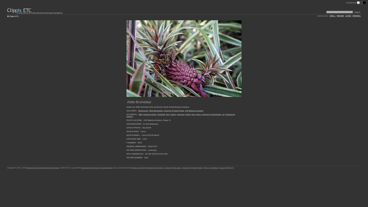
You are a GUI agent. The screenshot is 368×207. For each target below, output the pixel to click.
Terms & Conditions (211, 168)
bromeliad (161, 115)
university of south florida (211, 115)
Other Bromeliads (156, 111)
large (348, 16)
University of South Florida (174, 111)
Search (357, 12)
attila (140, 115)
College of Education (173, 168)
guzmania (181, 115)
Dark (364, 2)
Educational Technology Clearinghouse (96, 168)
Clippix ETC (14, 16)
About (226, 168)
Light (358, 2)
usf (223, 115)
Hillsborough (143, 111)
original (356, 16)
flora (167, 115)
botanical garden (149, 115)
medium (340, 16)
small (333, 16)
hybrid (187, 115)
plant (193, 115)
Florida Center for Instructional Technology (42, 168)
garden (173, 115)
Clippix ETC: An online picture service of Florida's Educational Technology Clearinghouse (35, 11)
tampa (198, 115)
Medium (361, 2)
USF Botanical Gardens (194, 111)
